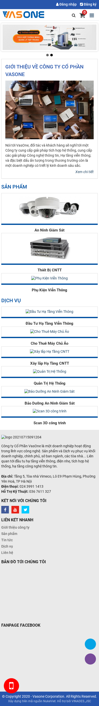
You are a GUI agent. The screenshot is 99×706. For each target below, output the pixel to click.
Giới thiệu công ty (15, 527)
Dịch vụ (7, 546)
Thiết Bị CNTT (50, 270)
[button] (47, 55)
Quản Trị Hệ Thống (49, 383)
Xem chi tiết (84, 172)
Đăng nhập (68, 4)
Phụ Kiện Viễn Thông (49, 290)
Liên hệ (7, 553)
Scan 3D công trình (50, 423)
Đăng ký (89, 4)
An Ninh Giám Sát (49, 230)
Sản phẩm (9, 534)
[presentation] (8, 37)
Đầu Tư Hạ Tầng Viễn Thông (49, 323)
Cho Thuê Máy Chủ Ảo (49, 343)
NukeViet (49, 701)
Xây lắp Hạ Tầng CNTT (49, 363)
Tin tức (7, 540)
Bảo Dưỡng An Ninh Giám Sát (50, 403)
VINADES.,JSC (81, 701)
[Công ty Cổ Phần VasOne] (24, 14)
